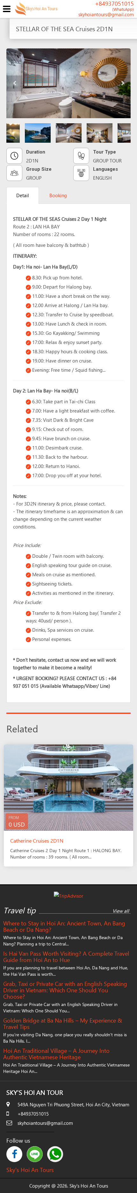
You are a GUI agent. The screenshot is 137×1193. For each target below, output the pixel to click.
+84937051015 (114, 6)
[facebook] (14, 1154)
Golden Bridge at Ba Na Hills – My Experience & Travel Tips (62, 1023)
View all (120, 911)
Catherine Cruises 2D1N (36, 840)
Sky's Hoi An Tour (34, 1092)
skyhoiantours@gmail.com (106, 14)
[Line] (35, 1154)
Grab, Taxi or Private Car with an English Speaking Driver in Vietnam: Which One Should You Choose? (65, 990)
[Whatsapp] (55, 1154)
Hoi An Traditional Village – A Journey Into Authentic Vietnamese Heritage (56, 1053)
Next (123, 83)
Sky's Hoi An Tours (30, 1169)
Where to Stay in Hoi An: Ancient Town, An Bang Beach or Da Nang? (64, 926)
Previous (14, 83)
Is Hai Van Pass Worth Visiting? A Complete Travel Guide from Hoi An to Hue (66, 956)
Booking (58, 195)
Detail (22, 195)
